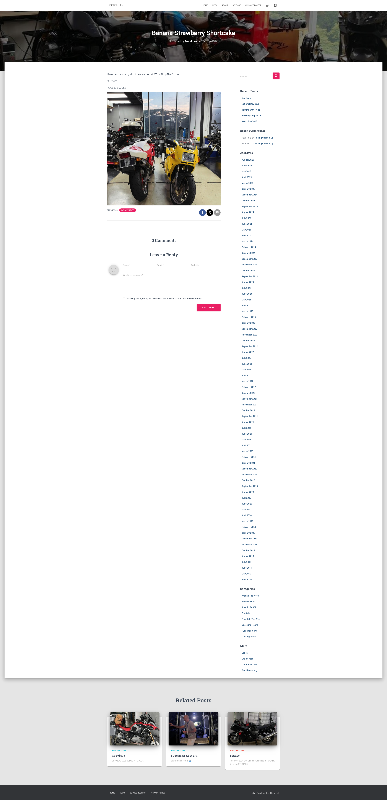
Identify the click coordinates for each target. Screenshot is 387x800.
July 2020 (246, 498)
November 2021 (249, 404)
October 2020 (248, 480)
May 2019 (246, 574)
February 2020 (249, 527)
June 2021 (247, 434)
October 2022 (248, 340)
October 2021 (248, 410)
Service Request (253, 5)
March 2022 (247, 381)
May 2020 (246, 509)
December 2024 (249, 195)
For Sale (246, 613)
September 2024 (250, 206)
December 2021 (249, 399)
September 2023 (250, 276)
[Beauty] (252, 728)
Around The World (251, 596)
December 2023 (249, 259)
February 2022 (249, 387)
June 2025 (247, 165)
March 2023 (247, 311)
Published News (249, 631)
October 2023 (248, 270)
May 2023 (246, 299)
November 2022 (249, 335)
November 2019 (249, 544)
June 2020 (247, 504)
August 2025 (248, 160)
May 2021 (246, 439)
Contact (237, 5)
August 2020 (248, 492)
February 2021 (249, 457)
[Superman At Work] (193, 728)
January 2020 (248, 533)
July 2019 (246, 562)
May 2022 (246, 369)
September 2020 (250, 486)
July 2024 (246, 218)
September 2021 (250, 416)
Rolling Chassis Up (264, 138)
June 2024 (247, 224)
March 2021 (247, 451)
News (214, 5)
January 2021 (248, 463)
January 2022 (248, 393)
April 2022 (247, 375)
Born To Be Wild (249, 607)
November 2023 (249, 264)
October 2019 (248, 550)
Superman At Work (184, 755)
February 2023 (249, 317)
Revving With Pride (251, 110)
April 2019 (247, 579)
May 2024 (246, 230)
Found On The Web (251, 619)
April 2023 (247, 305)
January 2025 (248, 189)
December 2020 (249, 469)
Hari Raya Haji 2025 (251, 115)
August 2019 (248, 556)
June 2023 (247, 294)
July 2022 (246, 358)
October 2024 (248, 200)
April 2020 (247, 515)
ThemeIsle (275, 793)
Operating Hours (250, 625)
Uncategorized (249, 636)
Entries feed (248, 659)
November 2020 (249, 474)
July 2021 (246, 428)
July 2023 (246, 288)
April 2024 (247, 235)
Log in (245, 653)
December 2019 (249, 538)
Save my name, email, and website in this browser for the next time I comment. (164, 298)
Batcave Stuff (127, 210)
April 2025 (247, 177)
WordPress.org (249, 670)
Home (205, 5)
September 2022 (250, 346)
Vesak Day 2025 (249, 121)
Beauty (235, 755)
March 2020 (247, 521)
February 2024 (249, 247)
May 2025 (246, 171)
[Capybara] (134, 728)
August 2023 (248, 282)
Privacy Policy (158, 793)
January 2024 (248, 253)
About (225, 5)
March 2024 (247, 241)
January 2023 (248, 323)
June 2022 (247, 364)
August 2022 (248, 352)
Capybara (246, 98)
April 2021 (247, 445)
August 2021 (248, 422)
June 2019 (247, 568)
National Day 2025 (250, 104)
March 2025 (247, 183)
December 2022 (249, 329)
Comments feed (249, 664)
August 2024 (248, 212)
